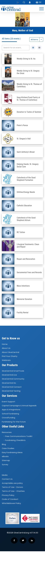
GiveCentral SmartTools (13, 371)
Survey (5, 464)
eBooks (5, 456)
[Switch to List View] (33, 47)
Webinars (6, 360)
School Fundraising (10, 413)
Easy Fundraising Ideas (12, 452)
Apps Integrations (11, 409)
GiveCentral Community (13, 379)
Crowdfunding (8, 417)
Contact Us (7, 479)
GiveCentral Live (9, 375)
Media (5, 475)
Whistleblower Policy (11, 503)
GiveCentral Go (9, 383)
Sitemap (6, 460)
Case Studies (8, 448)
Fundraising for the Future (14, 421)
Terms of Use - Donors (12, 487)
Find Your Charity (9, 356)
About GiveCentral (10, 352)
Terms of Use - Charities (13, 491)
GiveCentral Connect (12, 387)
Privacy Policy (8, 495)
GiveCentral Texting (11, 391)
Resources (7, 432)
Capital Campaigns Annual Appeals (19, 405)
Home (5, 344)
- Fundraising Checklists (15, 440)
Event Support (8, 401)
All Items (34, 39)
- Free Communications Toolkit (18, 436)
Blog (4, 444)
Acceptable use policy (12, 483)
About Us (6, 348)
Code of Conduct (10, 499)
